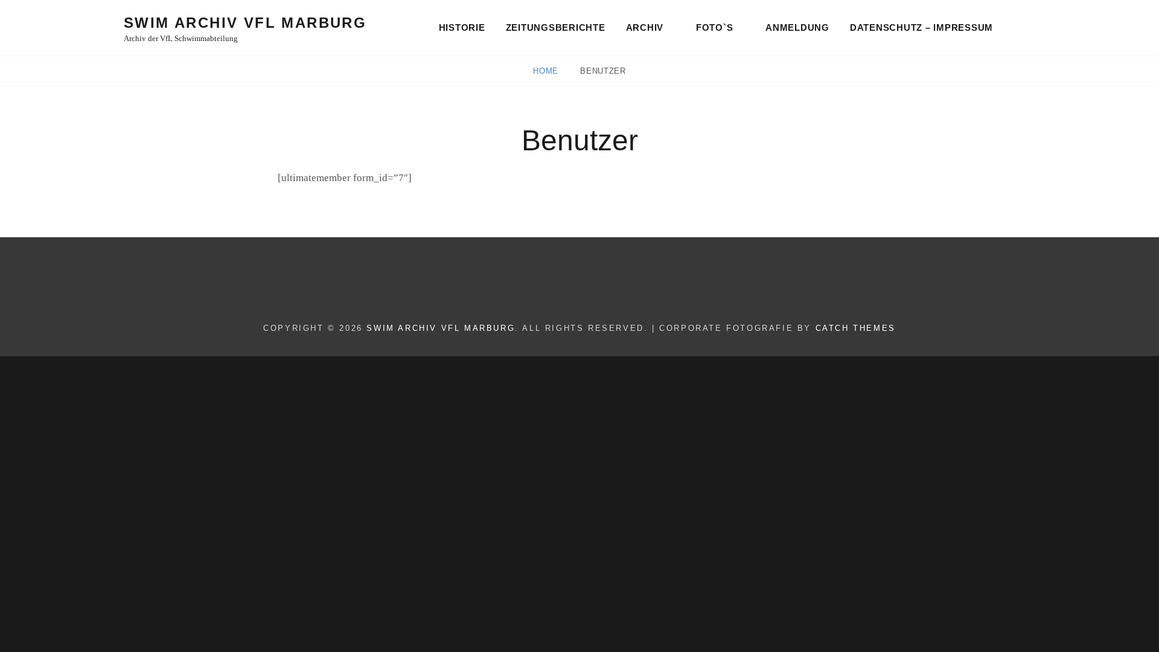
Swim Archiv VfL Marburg (245, 22)
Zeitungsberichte (555, 27)
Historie (462, 27)
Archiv (645, 27)
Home (547, 70)
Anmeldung (797, 27)
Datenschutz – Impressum (921, 27)
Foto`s (714, 27)
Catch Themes (856, 328)
